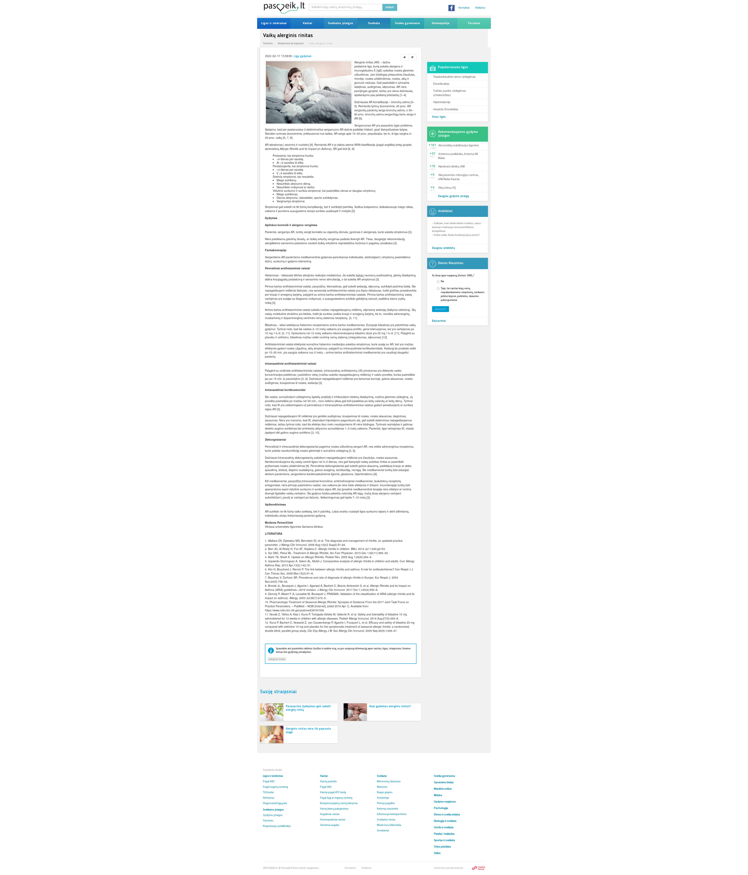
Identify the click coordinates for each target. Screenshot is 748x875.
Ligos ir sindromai (274, 23)
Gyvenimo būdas (444, 782)
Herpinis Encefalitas (445, 109)
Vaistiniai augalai (329, 825)
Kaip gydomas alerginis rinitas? (390, 706)
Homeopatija (440, 23)
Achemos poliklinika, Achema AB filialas (458, 156)
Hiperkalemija (441, 102)
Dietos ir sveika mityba (447, 814)
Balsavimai (439, 321)
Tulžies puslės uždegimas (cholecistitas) (449, 92)
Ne (442, 281)
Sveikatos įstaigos (340, 23)
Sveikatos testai (386, 819)
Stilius (437, 853)
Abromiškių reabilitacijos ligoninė (458, 145)
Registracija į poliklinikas (277, 826)
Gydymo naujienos (445, 801)
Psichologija (441, 808)
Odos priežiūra (442, 846)
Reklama (480, 7)
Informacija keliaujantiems (392, 814)
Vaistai (307, 23)
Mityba (438, 795)
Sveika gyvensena (407, 23)
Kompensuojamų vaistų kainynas (339, 803)
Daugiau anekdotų (443, 248)
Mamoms (382, 787)
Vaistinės (268, 820)
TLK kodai (268, 792)
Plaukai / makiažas (444, 834)
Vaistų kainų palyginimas (334, 808)
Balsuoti (440, 309)
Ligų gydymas (302, 56)
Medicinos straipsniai (291, 43)
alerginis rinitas (277, 659)
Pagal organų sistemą (275, 787)
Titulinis (268, 43)
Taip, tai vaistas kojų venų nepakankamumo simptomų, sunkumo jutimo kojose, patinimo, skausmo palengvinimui (462, 294)
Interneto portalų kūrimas (448, 868)
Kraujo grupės (385, 792)
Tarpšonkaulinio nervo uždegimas (454, 76)
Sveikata (374, 23)
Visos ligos (439, 117)
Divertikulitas (441, 83)
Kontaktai (464, 7)
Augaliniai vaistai (329, 814)
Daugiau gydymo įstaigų (453, 196)
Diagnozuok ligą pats (275, 803)
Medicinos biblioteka (389, 825)
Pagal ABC (269, 781)
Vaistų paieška (328, 781)
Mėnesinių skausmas (389, 781)
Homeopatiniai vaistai (332, 819)
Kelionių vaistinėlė (387, 808)
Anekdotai (383, 830)
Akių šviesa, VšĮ (447, 187)
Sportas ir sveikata (444, 840)
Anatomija (383, 797)
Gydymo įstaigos (273, 815)
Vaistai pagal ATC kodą (333, 792)
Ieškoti (389, 7)
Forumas (474, 23)
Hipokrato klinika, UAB (451, 166)
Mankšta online (443, 789)
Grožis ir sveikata (443, 827)
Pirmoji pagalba (386, 803)
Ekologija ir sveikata (445, 821)
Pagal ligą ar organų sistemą (336, 797)
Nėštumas (268, 797)
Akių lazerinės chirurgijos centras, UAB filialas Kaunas (458, 177)
